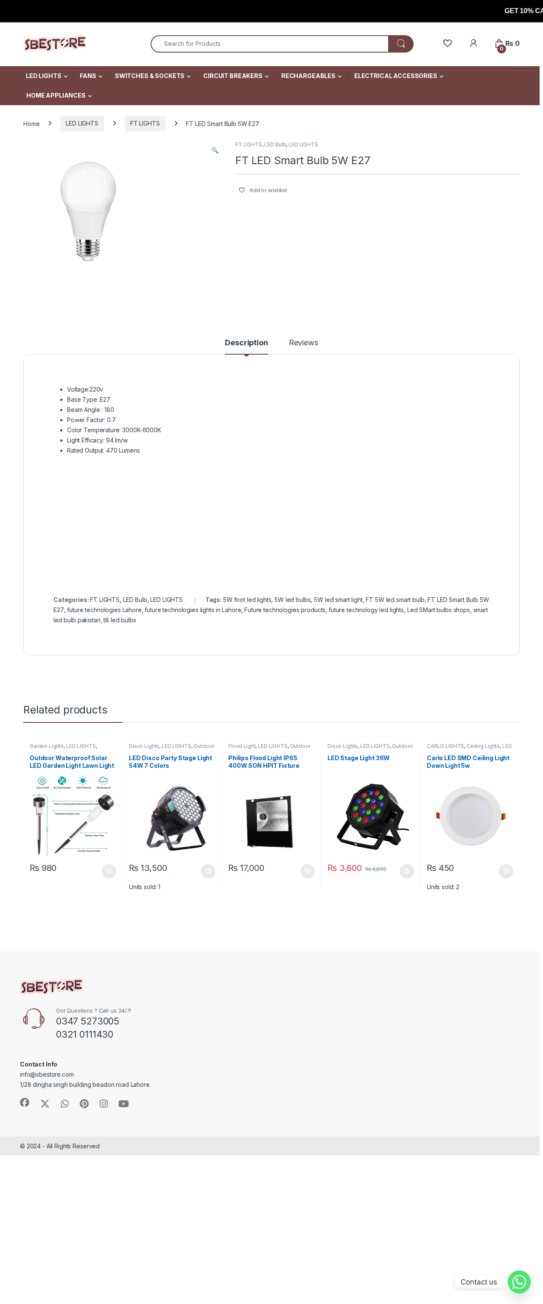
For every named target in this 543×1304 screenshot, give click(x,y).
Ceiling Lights (483, 746)
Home (31, 123)
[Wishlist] (447, 43)
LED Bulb (275, 144)
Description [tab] (246, 343)
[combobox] (270, 44)
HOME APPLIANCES (56, 95)
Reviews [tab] (303, 343)
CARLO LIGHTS (445, 746)
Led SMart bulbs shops (438, 609)
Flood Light (241, 746)
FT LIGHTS (145, 123)
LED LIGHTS (44, 75)
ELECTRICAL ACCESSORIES (395, 75)
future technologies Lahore (104, 609)
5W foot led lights (247, 599)
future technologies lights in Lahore (193, 609)
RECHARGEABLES (308, 75)
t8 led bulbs (120, 620)
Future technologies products (284, 609)
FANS (88, 75)
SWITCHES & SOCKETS (150, 75)
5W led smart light (338, 599)
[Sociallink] (24, 1102)
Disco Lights (144, 746)
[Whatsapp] (519, 1281)
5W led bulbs (292, 599)
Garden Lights (47, 746)
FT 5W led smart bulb (395, 599)
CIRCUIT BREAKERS (233, 75)
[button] (214, 150)
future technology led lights (366, 609)
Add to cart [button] (109, 871)
